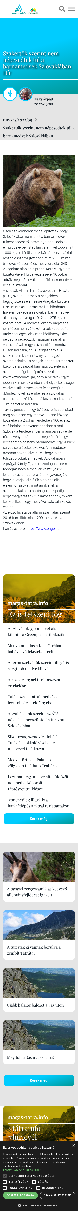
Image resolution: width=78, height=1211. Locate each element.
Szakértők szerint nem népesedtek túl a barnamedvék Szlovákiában (39, 131)
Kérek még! (39, 819)
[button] (39, 1204)
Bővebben (25, 1166)
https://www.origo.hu (43, 528)
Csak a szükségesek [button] (57, 1195)
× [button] (73, 1145)
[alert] (39, 1176)
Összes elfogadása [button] (20, 1195)
